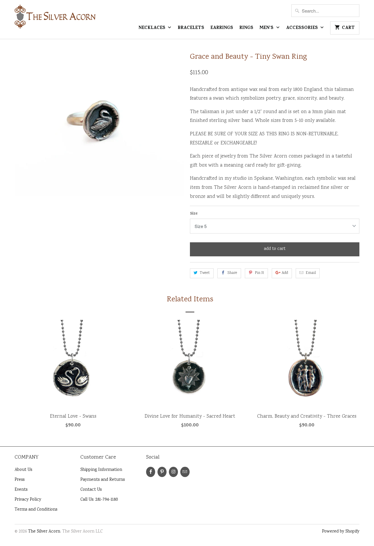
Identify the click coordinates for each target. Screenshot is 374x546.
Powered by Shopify (340, 531)
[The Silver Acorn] (55, 19)
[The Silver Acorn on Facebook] (150, 472)
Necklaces (152, 28)
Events (21, 490)
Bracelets (191, 28)
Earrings (221, 28)
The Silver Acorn (44, 531)
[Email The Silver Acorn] (184, 472)
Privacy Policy (28, 500)
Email (311, 273)
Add (285, 273)
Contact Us (91, 490)
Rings (246, 28)
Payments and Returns (102, 480)
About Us (23, 470)
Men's (267, 28)
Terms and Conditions (36, 510)
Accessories (302, 28)
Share (232, 273)
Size (194, 214)
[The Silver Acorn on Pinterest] (162, 472)
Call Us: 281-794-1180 (99, 500)
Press (20, 480)
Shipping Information (101, 470)
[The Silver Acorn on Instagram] (173, 472)
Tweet (205, 273)
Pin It (259, 273)
